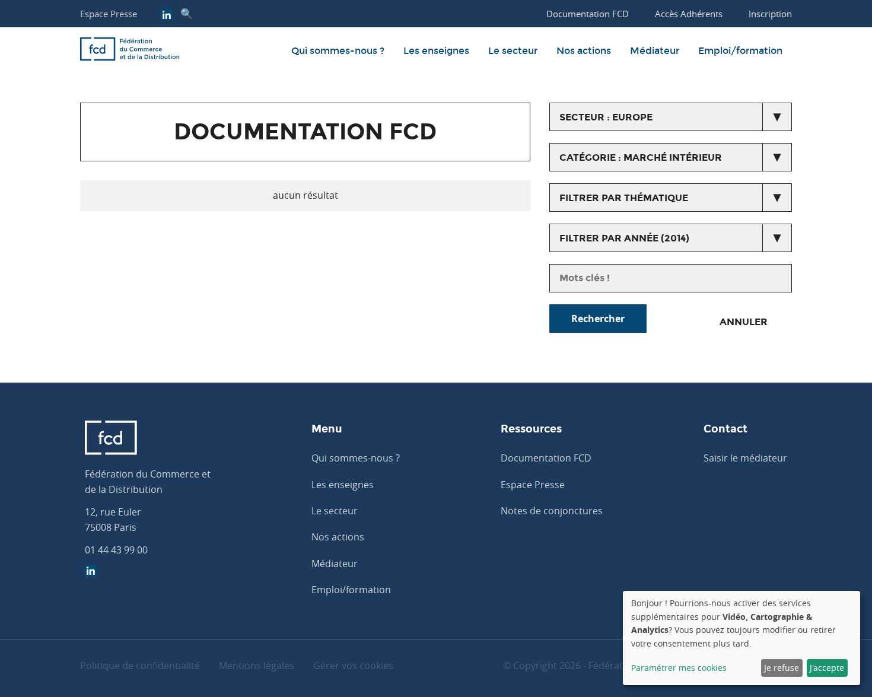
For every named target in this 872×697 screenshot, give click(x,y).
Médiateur (654, 50)
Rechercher (598, 318)
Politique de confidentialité (140, 665)
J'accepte (827, 667)
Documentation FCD (546, 457)
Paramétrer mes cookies (679, 667)
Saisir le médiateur (745, 457)
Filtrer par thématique (623, 197)
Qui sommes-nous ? (337, 50)
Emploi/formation (740, 50)
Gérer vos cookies (353, 665)
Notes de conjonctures (552, 510)
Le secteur (512, 50)
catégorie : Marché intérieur (640, 157)
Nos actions (583, 50)
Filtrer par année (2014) (624, 238)
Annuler (744, 321)
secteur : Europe (606, 117)
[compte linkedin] (167, 16)
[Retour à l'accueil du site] (130, 51)
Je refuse (781, 667)
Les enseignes (436, 50)
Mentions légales (256, 665)
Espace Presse (108, 14)
